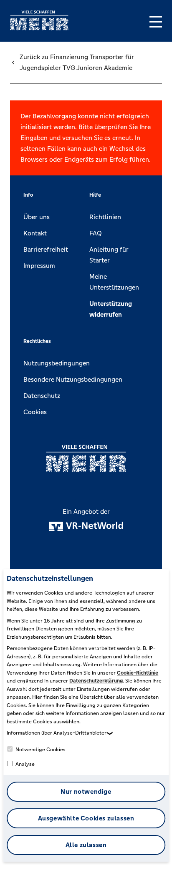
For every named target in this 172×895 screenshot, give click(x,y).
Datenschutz (41, 396)
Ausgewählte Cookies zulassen (86, 818)
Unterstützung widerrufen (110, 309)
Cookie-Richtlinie (137, 673)
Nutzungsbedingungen (56, 363)
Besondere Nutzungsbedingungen (72, 379)
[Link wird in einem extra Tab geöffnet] (39, 28)
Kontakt (35, 233)
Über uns (36, 217)
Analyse (24, 764)
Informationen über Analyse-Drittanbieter (56, 733)
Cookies (35, 412)
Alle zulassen (86, 845)
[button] (155, 22)
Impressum (39, 266)
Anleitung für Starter (109, 254)
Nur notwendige (86, 791)
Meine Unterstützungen (114, 281)
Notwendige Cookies (40, 749)
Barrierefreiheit (45, 249)
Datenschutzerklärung (96, 681)
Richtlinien (105, 217)
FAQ (95, 233)
